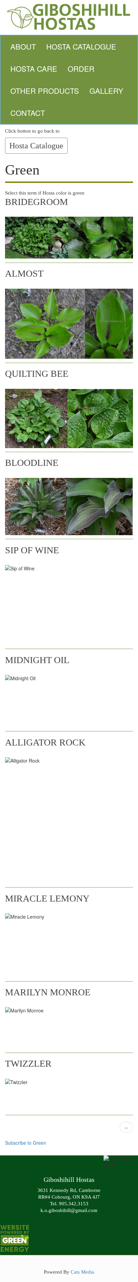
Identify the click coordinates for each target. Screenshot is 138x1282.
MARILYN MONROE (47, 992)
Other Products (44, 90)
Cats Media (82, 1272)
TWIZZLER (28, 1063)
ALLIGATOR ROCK (45, 742)
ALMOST (24, 273)
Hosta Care (33, 68)
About (23, 46)
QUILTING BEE (36, 373)
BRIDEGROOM (36, 202)
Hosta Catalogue (81, 46)
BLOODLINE (31, 462)
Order (81, 68)
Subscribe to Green (25, 1142)
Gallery (106, 90)
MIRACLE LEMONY (47, 898)
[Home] (69, 16)
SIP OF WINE (32, 550)
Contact (27, 113)
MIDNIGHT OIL (37, 660)
